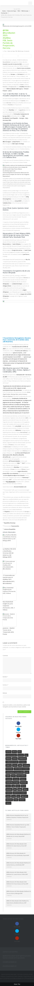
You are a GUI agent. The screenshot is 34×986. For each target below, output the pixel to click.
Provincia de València (21, 350)
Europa (13, 74)
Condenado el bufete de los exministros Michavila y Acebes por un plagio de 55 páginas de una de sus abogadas (17, 400)
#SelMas (21, 86)
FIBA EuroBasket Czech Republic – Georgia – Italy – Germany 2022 (16, 118)
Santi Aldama (16, 244)
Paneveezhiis (15, 526)
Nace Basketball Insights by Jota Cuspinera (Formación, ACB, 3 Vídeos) (9, 606)
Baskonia (8, 758)
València (8, 803)
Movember (9, 789)
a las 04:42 (18, 426)
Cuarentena (26, 765)
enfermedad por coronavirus (22, 768)
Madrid (18, 786)
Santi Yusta (28, 250)
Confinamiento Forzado (12, 762)
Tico (5, 51)
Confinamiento (22, 758)
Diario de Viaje (11, 11)
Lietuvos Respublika (9, 529)
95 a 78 (27, 259)
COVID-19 (8, 765)
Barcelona (20, 755)
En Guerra (20, 74)
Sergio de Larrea (17, 250)
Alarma (14, 751)
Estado (13, 775)
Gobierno (23, 779)
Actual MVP (18, 201)
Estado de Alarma (21, 775)
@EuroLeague (7, 141)
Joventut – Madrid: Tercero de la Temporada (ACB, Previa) (9, 631)
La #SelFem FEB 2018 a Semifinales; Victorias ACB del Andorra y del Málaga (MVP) (9, 553)
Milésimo (18, 430)
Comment (5, 655)
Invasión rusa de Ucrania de (12, 64)
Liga (13, 786)
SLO (23, 463)
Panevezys (25, 477)
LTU (10, 479)
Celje (18, 463)
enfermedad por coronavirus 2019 (14, 772)
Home (4, 11)
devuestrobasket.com (20, 487)
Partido (8, 796)
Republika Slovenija (9, 523)
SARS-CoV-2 (24, 796)
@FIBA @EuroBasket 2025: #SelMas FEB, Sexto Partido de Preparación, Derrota (9, 39)
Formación (4, 13)
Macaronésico (7, 244)
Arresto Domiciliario (11, 755)
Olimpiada (6, 284)
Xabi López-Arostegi (18, 144)
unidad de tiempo (17, 284)
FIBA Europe (24, 11)
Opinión (25, 789)
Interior (8, 786)
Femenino (8, 779)
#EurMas (11, 110)
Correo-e (5, 685)
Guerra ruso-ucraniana (23, 68)
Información (24, 782)
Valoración (22, 799)
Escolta (26, 772)
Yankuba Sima (7, 203)
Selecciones (9, 799)
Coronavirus (23, 762)
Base (26, 755)
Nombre (5, 677)
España (8, 775)
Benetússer (7, 365)
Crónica (15, 765)
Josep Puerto (16, 141)
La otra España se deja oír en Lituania (13, 475)
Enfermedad (9, 768)
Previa (13, 796)
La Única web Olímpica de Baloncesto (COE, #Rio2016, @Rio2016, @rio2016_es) (16, 455)
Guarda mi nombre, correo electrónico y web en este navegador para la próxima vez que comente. (16, 706)
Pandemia (8, 792)
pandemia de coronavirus (19, 792)
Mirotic (23, 786)
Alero (19, 751)
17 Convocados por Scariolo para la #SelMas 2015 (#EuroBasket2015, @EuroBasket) (9, 579)
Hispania (7, 511)
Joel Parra (26, 254)
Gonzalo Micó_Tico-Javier (12, 782)
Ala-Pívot (8, 751)
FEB (19, 11)
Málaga (19, 789)
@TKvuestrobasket (14, 461)
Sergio (15, 799)
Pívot (18, 796)
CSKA (20, 765)
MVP (15, 789)
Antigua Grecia (7, 286)
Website (5, 693)
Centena (15, 758)
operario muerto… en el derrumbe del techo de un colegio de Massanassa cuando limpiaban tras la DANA (16, 355)
